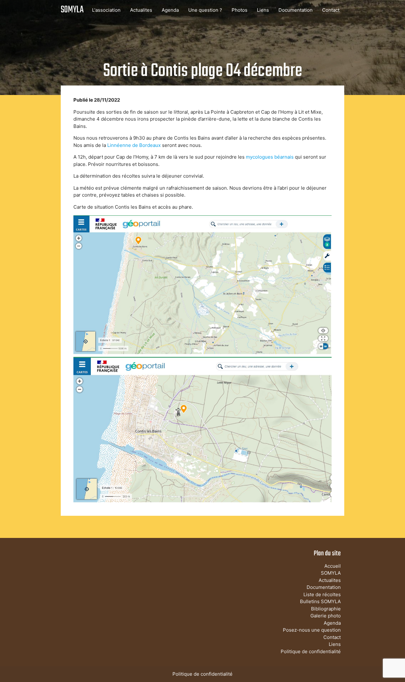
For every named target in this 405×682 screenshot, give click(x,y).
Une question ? (205, 10)
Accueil (332, 566)
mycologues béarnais (270, 157)
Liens (263, 10)
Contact (331, 10)
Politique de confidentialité (311, 651)
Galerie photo (325, 616)
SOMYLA (72, 10)
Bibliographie (326, 609)
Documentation (295, 10)
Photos (239, 10)
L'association (106, 10)
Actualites (141, 10)
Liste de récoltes (322, 594)
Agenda (170, 10)
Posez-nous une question (312, 630)
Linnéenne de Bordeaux (134, 145)
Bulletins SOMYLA (320, 601)
